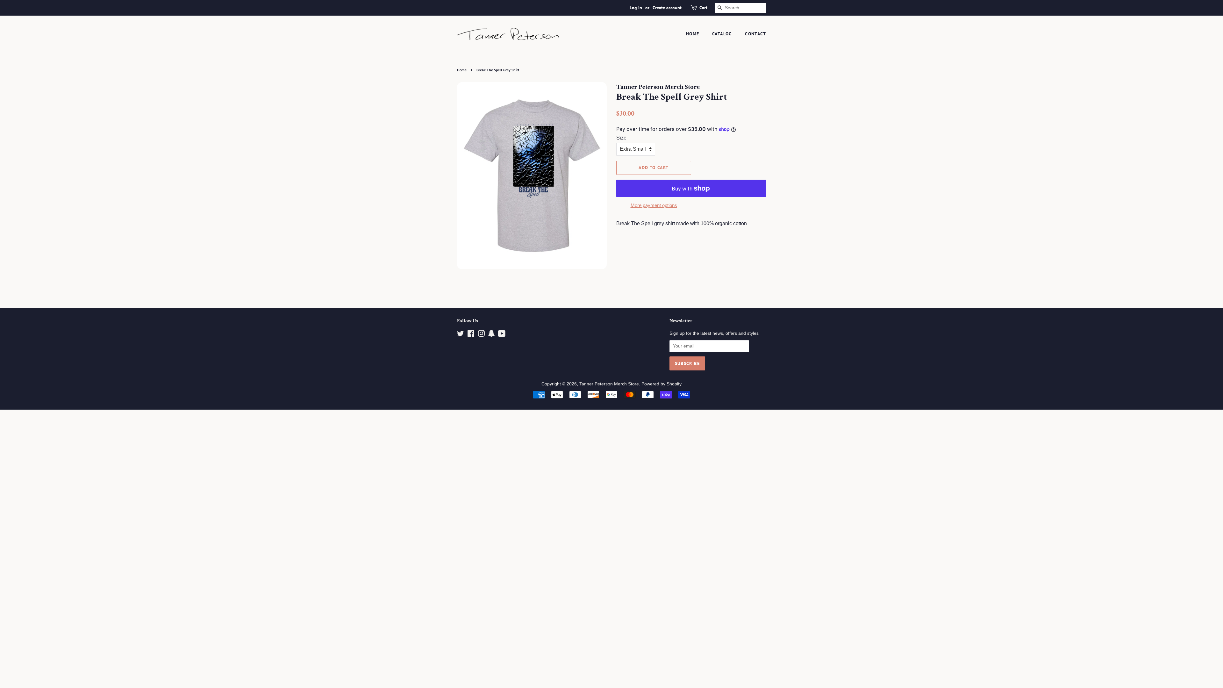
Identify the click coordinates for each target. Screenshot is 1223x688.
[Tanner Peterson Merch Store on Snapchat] (491, 335)
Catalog (722, 34)
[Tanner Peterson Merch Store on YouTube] (501, 335)
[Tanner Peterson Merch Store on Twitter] (460, 335)
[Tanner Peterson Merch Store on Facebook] (471, 335)
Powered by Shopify (661, 384)
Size (621, 137)
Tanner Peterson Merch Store (609, 384)
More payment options (654, 205)
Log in (636, 8)
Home (692, 34)
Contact (755, 34)
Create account (667, 8)
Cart (703, 8)
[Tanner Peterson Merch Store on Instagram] (481, 335)
